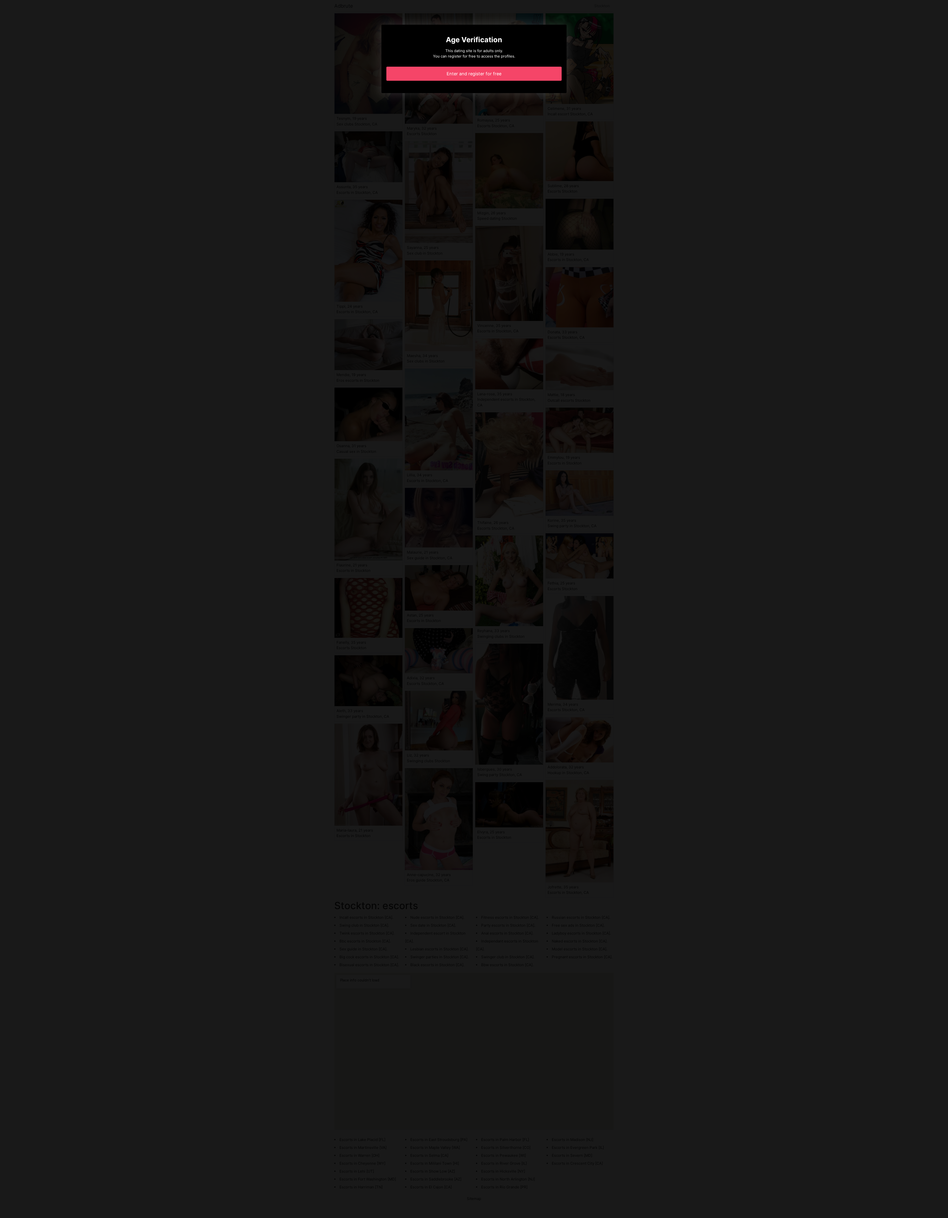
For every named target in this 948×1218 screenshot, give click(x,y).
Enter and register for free (474, 73)
